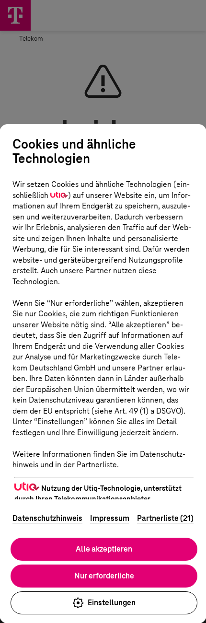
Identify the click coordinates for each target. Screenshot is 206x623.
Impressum (109, 518)
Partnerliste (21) (165, 518)
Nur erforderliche (104, 576)
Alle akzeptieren (104, 549)
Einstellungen (112, 603)
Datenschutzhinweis (47, 518)
